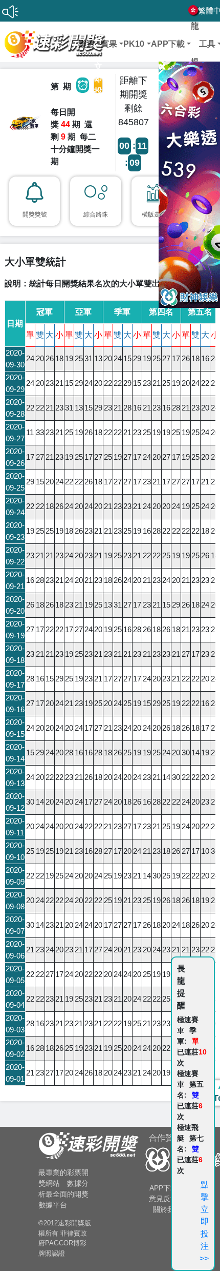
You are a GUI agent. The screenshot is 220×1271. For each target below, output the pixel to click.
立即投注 (98, 85)
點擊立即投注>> (204, 1221)
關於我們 (167, 1209)
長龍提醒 (195, 44)
